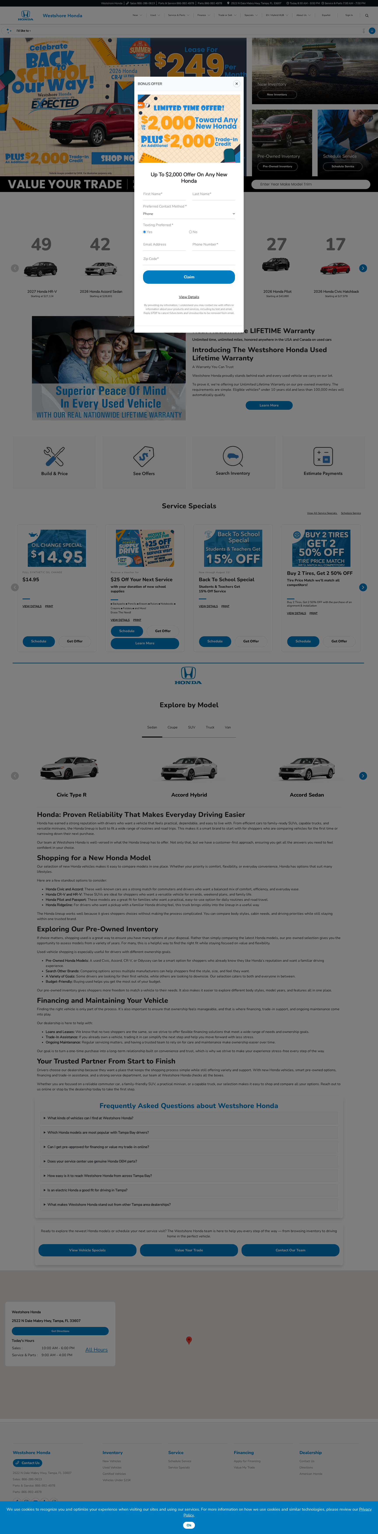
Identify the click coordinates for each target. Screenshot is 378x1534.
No (194, 232)
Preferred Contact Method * (165, 206)
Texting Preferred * (158, 225)
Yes (149, 232)
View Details (189, 297)
